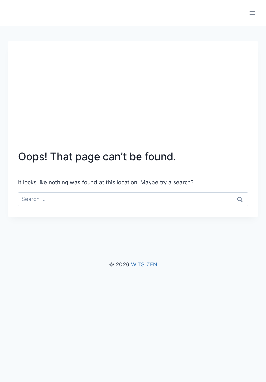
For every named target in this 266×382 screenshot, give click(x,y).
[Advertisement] (133, 100)
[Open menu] (252, 13)
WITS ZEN (144, 264)
